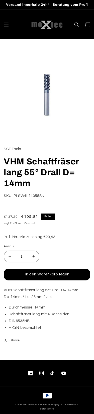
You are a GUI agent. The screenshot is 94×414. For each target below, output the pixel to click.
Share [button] (15, 340)
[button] (6, 24)
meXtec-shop (30, 404)
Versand (29, 223)
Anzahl (9, 246)
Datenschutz (47, 409)
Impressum (70, 404)
